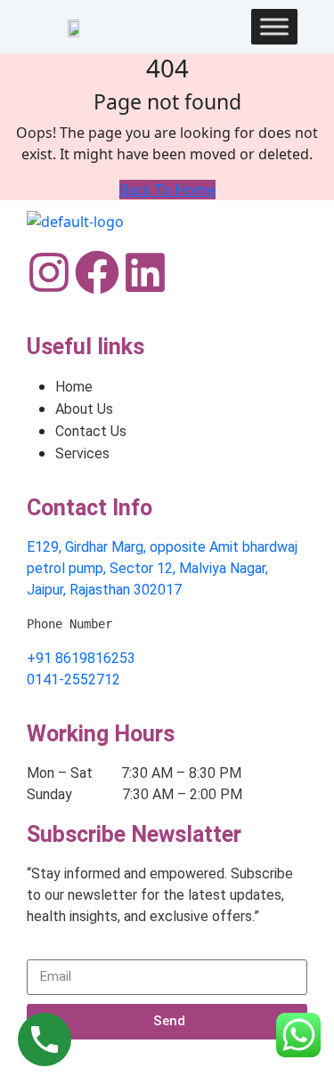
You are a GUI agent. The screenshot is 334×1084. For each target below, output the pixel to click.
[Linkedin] (145, 272)
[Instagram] (49, 272)
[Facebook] (97, 272)
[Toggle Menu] (274, 26)
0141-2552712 (73, 679)
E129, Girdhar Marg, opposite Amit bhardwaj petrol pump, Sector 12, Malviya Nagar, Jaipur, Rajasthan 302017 (162, 568)
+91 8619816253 (81, 658)
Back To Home (167, 189)
